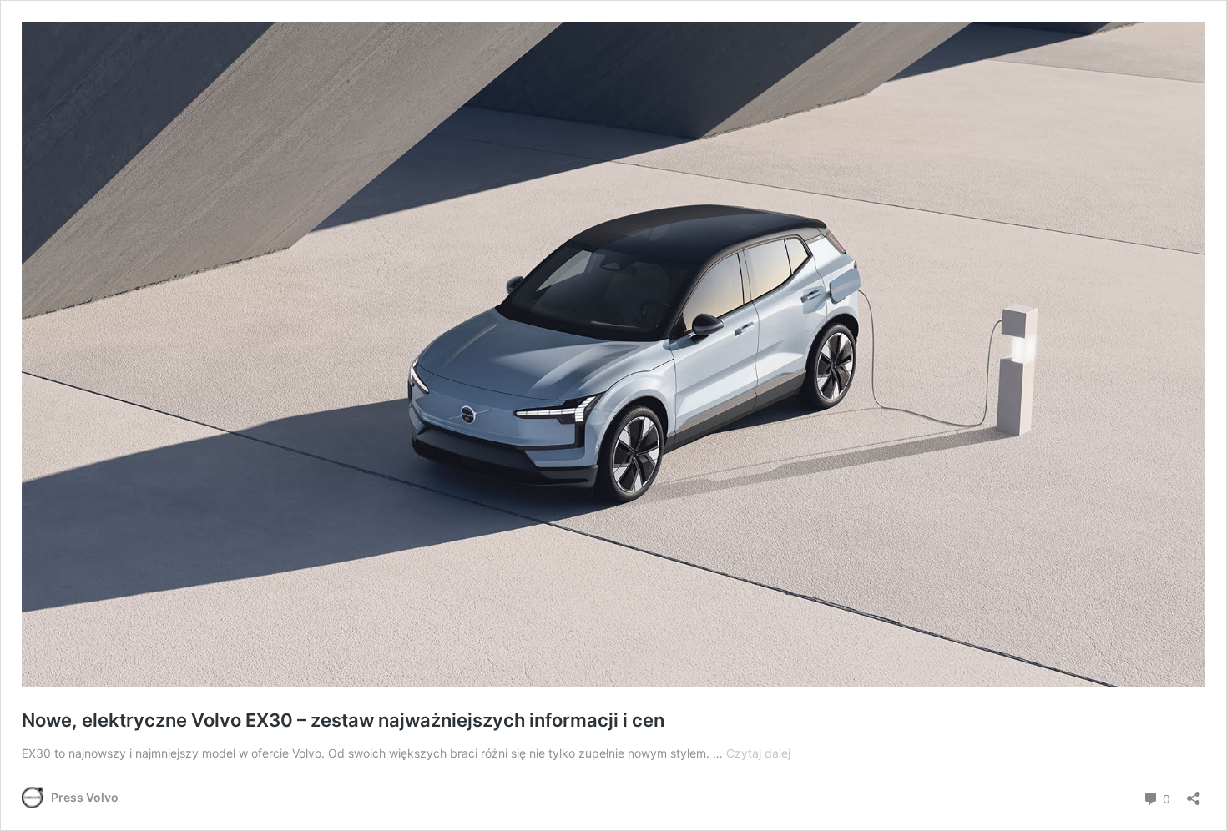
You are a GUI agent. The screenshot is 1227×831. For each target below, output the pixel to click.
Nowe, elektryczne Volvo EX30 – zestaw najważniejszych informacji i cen (343, 720)
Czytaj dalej (758, 753)
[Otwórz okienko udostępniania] (1193, 793)
